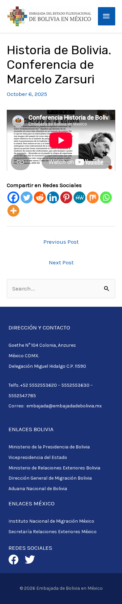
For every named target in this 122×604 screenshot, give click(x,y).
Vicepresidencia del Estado (37, 457)
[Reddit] (40, 197)
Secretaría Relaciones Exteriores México (52, 532)
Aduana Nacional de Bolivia (37, 488)
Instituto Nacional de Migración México (51, 521)
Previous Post (61, 241)
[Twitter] (27, 197)
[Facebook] (13, 197)
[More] (13, 211)
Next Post (61, 262)
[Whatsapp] (106, 197)
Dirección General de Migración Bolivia (50, 478)
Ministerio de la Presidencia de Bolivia (49, 447)
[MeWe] (79, 197)
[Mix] (93, 197)
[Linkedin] (53, 197)
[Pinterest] (66, 197)
